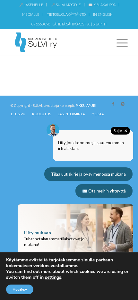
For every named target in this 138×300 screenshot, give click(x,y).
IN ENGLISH (103, 14)
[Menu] (119, 42)
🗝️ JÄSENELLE (31, 5)
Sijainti (100, 24)
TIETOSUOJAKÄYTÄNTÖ (66, 14)
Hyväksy (20, 289)
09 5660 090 (40, 24)
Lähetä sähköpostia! (71, 24)
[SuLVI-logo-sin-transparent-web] (57, 42)
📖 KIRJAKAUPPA (102, 5)
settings (53, 277)
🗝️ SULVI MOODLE (66, 5)
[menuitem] (31, 4)
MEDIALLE (30, 14)
